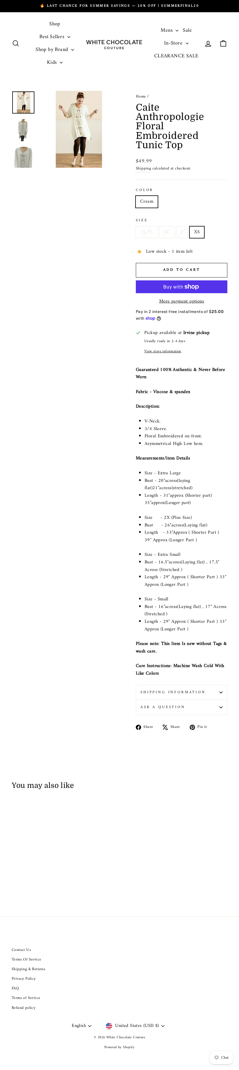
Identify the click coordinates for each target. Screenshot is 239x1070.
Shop (54, 24)
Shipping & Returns (28, 969)
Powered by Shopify (119, 1047)
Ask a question (162, 707)
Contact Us (21, 950)
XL (167, 232)
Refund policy (23, 1007)
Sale (187, 30)
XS (197, 232)
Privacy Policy (24, 978)
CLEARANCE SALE (176, 56)
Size (141, 220)
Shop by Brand (53, 49)
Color (144, 190)
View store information (162, 351)
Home (141, 96)
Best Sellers (52, 36)
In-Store (174, 43)
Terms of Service (26, 998)
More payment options (181, 301)
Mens (167, 30)
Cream (146, 201)
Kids (52, 62)
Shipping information (173, 692)
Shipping (143, 169)
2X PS (146, 232)
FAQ (15, 988)
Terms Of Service (26, 959)
